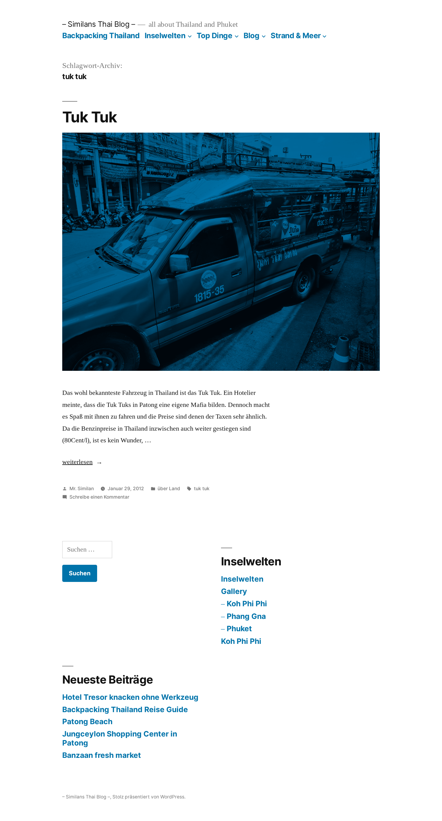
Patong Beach (87, 721)
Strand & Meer (296, 35)
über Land (169, 488)
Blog (251, 35)
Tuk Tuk (89, 117)
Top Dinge (214, 35)
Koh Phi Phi (247, 603)
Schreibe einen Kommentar (99, 497)
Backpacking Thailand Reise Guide (125, 709)
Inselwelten (165, 35)
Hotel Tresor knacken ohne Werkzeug (130, 697)
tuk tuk (202, 488)
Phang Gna (246, 616)
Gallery (234, 591)
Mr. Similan (81, 488)
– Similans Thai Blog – (98, 24)
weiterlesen (77, 462)
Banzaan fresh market (101, 755)
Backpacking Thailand (101, 35)
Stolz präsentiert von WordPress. (149, 797)
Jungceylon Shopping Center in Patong (119, 738)
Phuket (239, 628)
